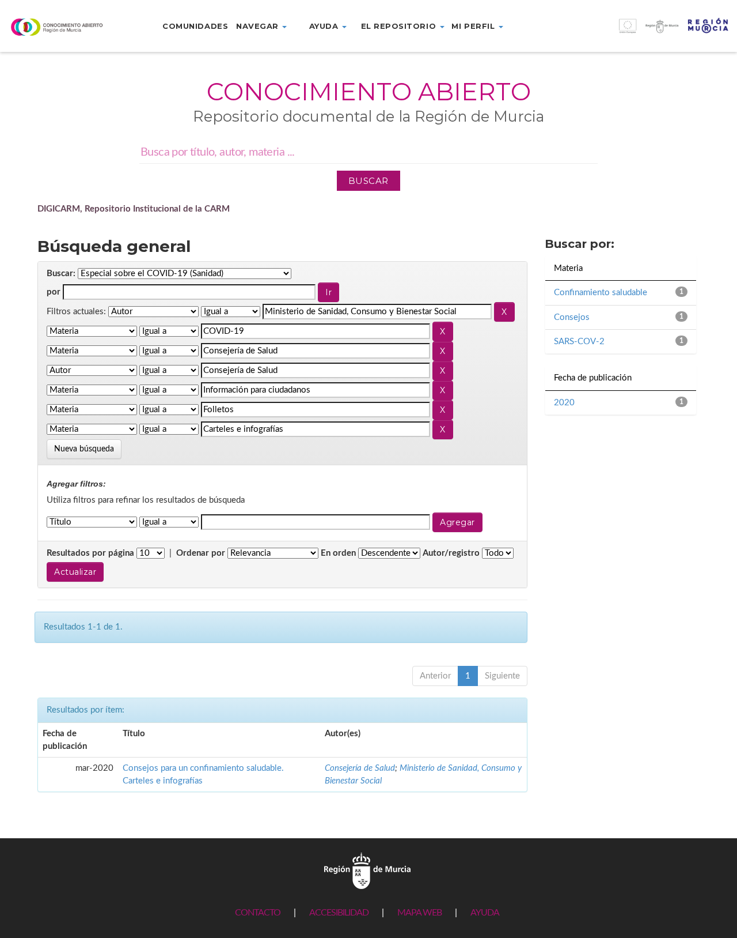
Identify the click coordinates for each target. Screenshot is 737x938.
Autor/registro (451, 553)
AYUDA (484, 912)
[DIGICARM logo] (61, 26)
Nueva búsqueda (84, 449)
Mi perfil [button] (474, 26)
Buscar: (61, 273)
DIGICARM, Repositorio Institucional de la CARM (133, 209)
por (53, 292)
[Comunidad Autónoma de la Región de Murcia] (367, 870)
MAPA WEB (419, 912)
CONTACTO (257, 912)
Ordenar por (200, 553)
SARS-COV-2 (579, 341)
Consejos (572, 317)
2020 (564, 402)
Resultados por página (90, 553)
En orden (338, 553)
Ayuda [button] (325, 26)
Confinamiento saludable (600, 292)
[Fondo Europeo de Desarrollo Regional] (644, 32)
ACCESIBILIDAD (338, 912)
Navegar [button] (258, 26)
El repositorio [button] (400, 26)
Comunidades (195, 26)
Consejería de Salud (360, 768)
